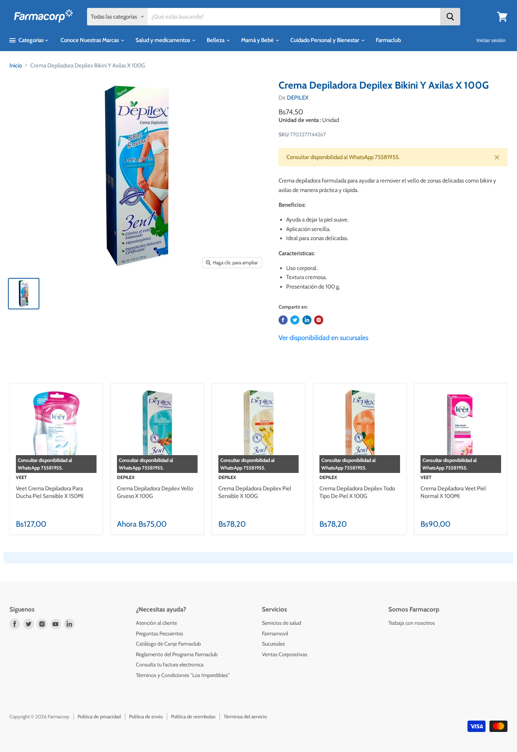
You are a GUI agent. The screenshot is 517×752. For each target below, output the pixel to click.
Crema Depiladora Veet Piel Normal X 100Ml (453, 492)
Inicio (15, 65)
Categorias (31, 40)
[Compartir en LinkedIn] (306, 320)
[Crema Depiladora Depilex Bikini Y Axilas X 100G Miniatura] (24, 294)
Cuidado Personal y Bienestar (325, 40)
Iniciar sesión (491, 40)
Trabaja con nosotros (411, 622)
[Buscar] (450, 16)
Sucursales (273, 643)
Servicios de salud (281, 622)
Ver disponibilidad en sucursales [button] (323, 338)
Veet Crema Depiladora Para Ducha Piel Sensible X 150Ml (50, 492)
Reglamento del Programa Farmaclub (177, 654)
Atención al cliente (156, 622)
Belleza (216, 40)
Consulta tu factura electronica (170, 664)
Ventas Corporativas (284, 654)
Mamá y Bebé (258, 40)
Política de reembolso (193, 716)
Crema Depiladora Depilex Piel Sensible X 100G (254, 492)
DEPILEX (297, 97)
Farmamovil (275, 633)
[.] (318, 320)
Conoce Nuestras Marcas (90, 40)
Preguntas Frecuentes (159, 633)
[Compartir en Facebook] (283, 320)
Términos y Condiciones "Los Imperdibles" (183, 675)
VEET (21, 477)
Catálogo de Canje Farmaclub (168, 643)
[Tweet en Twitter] (294, 320)
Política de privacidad (99, 716)
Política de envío (146, 716)
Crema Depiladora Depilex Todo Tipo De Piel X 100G (357, 492)
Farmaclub (388, 40)
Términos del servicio (245, 716)
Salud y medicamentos (163, 40)
